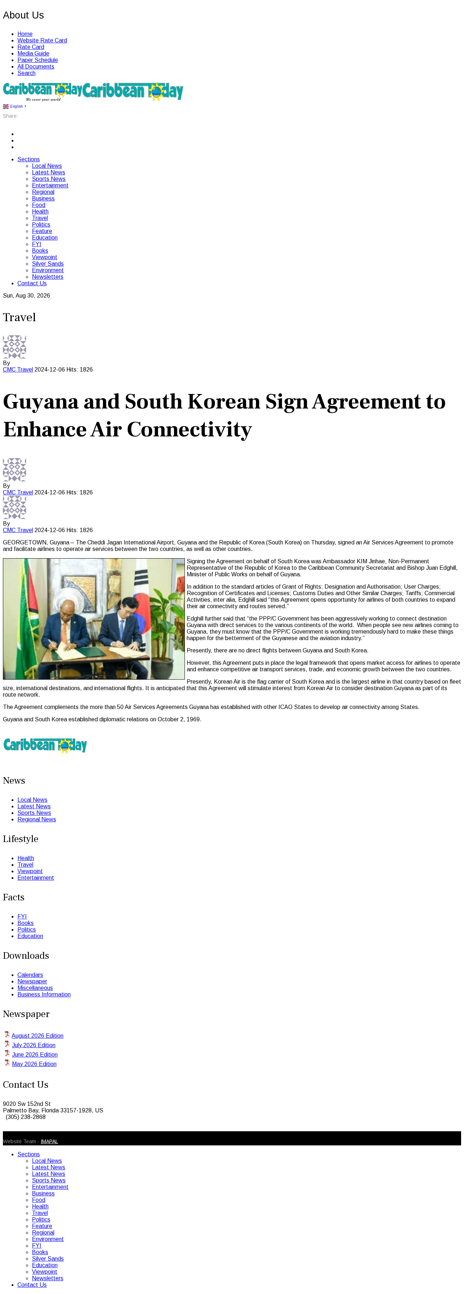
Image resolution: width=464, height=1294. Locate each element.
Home (25, 34)
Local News (47, 166)
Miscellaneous (35, 988)
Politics (41, 224)
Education (45, 238)
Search (26, 73)
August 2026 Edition (37, 1036)
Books (40, 251)
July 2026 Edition (33, 1045)
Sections (28, 159)
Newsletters (47, 277)
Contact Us (32, 283)
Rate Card (30, 47)
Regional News (36, 819)
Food (38, 205)
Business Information (44, 994)
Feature (42, 231)
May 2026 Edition (34, 1064)
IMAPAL (49, 1141)
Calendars (30, 975)
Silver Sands (48, 264)
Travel (40, 218)
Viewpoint (44, 257)
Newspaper (32, 981)
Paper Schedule (37, 60)
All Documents (35, 66)
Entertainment (50, 185)
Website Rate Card (42, 40)
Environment (48, 270)
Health (40, 211)
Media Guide (33, 53)
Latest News (48, 172)
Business (43, 198)
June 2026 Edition (35, 1055)
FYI (36, 244)
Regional (43, 192)
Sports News (49, 179)
